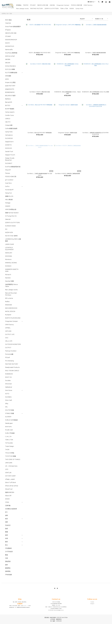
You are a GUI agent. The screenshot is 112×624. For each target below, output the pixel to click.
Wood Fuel (8, 489)
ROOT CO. (8, 377)
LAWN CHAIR (9, 244)
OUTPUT (8, 347)
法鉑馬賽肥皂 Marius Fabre (11, 285)
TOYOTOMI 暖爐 (10, 456)
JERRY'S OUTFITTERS (52, 8)
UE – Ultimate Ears (11, 466)
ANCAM (7, 62)
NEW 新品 (8, 20)
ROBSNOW (9, 374)
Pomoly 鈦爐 (9, 354)
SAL (6, 407)
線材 (6, 565)
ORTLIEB (8, 331)
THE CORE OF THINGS (12, 459)
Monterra (8, 259)
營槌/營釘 (8, 561)
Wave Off (8, 495)
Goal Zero (8, 183)
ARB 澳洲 (8, 76)
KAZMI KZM (9, 232)
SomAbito (8, 397)
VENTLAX (8, 472)
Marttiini (7, 278)
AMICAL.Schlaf (10, 56)
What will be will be (11, 486)
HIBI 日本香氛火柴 (10, 209)
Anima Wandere (10, 66)
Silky (6, 403)
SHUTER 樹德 (9, 410)
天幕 (6, 558)
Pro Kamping (9, 361)
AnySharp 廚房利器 (11, 53)
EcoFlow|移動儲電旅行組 (12, 166)
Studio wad (9, 430)
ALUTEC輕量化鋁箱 (11, 72)
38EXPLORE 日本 (42, 5)
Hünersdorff (9, 189)
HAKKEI (7, 206)
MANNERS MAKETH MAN (11, 270)
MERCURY (8, 253)
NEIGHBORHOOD (11, 308)
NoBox (7, 301)
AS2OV (7, 43)
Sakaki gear (9, 423)
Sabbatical (8, 387)
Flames (7, 173)
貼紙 (6, 528)
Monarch (8, 274)
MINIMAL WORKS (11, 263)
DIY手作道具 (9, 551)
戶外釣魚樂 (8, 574)
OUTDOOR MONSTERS (13, 344)
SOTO (7, 393)
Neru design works (22, 8)
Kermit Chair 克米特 (11, 236)
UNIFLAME (8, 463)
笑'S (6, 512)
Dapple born (9, 141)
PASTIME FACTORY (36, 8)
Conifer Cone (9, 115)
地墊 (6, 522)
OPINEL (7, 328)
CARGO (7, 118)
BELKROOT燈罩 (10, 95)
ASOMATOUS (9, 46)
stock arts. (8, 426)
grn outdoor (9, 180)
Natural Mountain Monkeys (11, 294)
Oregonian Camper (63, 5)
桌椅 (6, 515)
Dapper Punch (10, 155)
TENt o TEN (64, 8)
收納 (11, 13)
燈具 (6, 518)
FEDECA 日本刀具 (76, 5)
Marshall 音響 (9, 281)
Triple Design (9, 446)
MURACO (8, 266)
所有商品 (18, 5)
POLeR (7, 357)
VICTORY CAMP (10, 476)
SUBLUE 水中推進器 (11, 420)
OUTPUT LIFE (9, 334)
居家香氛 (7, 571)
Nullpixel (8, 314)
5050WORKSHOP (11, 39)
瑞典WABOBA (9, 492)
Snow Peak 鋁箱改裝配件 (13, 26)
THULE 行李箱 (9, 453)
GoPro (7, 186)
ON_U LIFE (8, 341)
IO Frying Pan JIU (11, 216)
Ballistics (8, 99)
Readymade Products (12, 367)
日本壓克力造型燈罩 (11, 509)
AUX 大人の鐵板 (10, 69)
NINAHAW (8, 305)
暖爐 (6, 532)
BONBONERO (10, 92)
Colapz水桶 (8, 125)
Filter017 (8, 170)
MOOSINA (8, 256)
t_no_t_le (8, 436)
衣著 (6, 538)
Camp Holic (79, 8)
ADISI (7, 79)
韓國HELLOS (9, 196)
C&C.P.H (7, 122)
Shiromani (8, 384)
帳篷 (6, 555)
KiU (6, 229)
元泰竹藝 (7, 505)
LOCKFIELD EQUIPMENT (9, 248)
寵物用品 (7, 568)
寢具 (6, 541)
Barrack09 (8, 102)
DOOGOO (8, 148)
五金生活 (7, 525)
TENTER (25, 5)
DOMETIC (8, 145)
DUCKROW (9, 138)
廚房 (6, 535)
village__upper (10, 479)
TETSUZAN (9, 443)
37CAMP (33, 5)
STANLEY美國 (9, 413)
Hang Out (8, 193)
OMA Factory (88, 5)
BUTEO (7, 105)
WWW (72, 8)
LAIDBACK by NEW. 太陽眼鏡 (13, 240)
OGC (6, 338)
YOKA (7, 502)
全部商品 (4, 13)
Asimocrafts (9, 49)
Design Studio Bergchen (9, 159)
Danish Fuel (9, 151)
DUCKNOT (8, 163)
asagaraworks (9, 89)
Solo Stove (8, 390)
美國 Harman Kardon (12, 213)
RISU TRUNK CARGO (12, 370)
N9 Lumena (9, 298)
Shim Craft (8, 400)
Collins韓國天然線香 (11, 128)
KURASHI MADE (10, 226)
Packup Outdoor (10, 351)
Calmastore (9, 135)
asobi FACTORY (10, 86)
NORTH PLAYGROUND (12, 318)
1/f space (8, 30)
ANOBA (52, 5)
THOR (7, 449)
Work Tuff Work (10, 482)
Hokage (7, 203)
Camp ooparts (9, 112)
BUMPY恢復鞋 (9, 109)
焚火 (8, 13)
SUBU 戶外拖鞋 (10, 433)
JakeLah (8, 219)
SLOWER (8, 416)
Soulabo (8, 380)
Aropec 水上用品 (10, 82)
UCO (6, 469)
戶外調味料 (8, 548)
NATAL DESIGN (10, 311)
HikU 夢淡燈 (9, 199)
